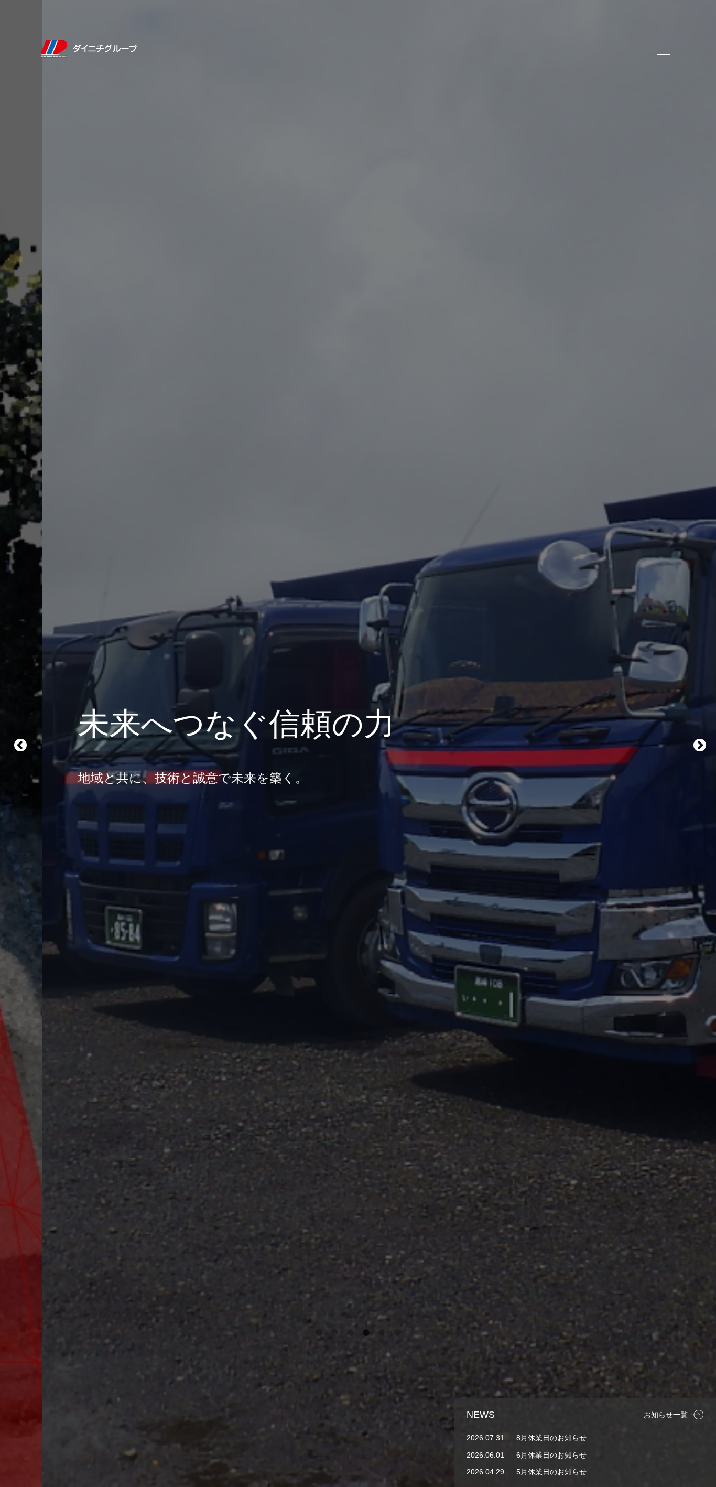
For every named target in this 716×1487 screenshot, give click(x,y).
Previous (18, 743)
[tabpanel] (358, 743)
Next (697, 743)
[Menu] (668, 48)
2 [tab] (334, 1333)
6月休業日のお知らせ (551, 1455)
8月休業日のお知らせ (551, 1438)
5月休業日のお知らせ (551, 1472)
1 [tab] (318, 1333)
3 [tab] (350, 1333)
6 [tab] (397, 1333)
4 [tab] (366, 1333)
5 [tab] (381, 1333)
